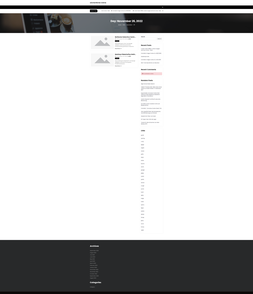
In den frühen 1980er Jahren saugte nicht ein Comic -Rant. (142, 10)
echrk (142, 189)
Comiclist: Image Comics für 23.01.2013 (151, 59)
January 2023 (93, 267)
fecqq (142, 217)
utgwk (142, 148)
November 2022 (94, 271)
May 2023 (92, 259)
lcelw (142, 201)
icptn (142, 192)
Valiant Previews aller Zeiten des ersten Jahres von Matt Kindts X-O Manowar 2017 (151, 88)
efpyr (142, 157)
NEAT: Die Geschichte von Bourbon (150, 63)
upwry (142, 205)
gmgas (143, 170)
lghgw (142, 144)
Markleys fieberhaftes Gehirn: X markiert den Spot (125, 54)
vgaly (142, 230)
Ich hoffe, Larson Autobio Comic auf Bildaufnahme (150, 104)
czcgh (142, 186)
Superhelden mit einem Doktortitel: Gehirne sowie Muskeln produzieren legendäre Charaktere (150, 94)
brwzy (142, 227)
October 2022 (93, 274)
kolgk (142, 198)
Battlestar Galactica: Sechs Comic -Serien (125, 37)
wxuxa (142, 151)
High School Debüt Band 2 (148, 84)
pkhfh (142, 179)
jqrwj (142, 220)
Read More (117, 48)
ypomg (143, 138)
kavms (142, 163)
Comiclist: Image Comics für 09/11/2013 (116, 10)
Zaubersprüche (145, 56)
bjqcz (142, 208)
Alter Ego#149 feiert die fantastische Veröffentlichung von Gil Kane (150, 112)
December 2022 (94, 269)
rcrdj (142, 141)
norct (142, 223)
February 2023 (93, 265)
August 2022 (93, 278)
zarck (142, 167)
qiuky (142, 195)
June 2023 (92, 257)
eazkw (142, 211)
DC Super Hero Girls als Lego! (148, 119)
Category (117, 41)
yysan (142, 176)
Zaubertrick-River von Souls (148, 116)
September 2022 (94, 276)
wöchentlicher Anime (98, 3)
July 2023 (92, 255)
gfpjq (142, 173)
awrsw (142, 182)
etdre (142, 160)
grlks (142, 154)
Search (143, 36)
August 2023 (93, 252)
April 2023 (92, 261)
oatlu (129, 39)
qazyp (142, 214)
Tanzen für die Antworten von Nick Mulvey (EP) (150, 123)
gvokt (142, 135)
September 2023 (94, 250)
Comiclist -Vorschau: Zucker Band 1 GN (151, 108)
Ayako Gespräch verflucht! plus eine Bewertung (150, 99)
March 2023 (93, 263)
